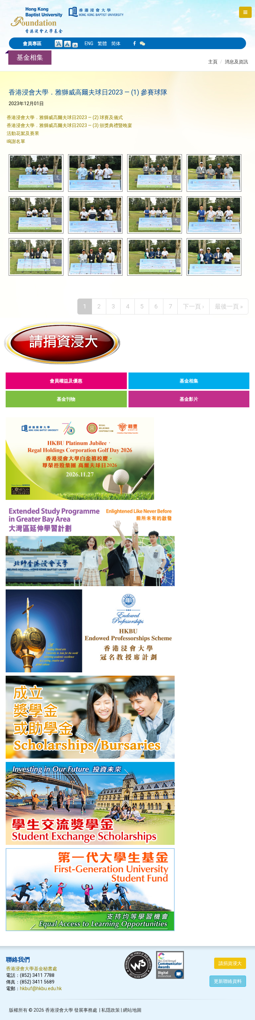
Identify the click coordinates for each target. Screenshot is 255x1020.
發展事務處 (85, 1010)
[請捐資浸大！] (127, 342)
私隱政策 (110, 1010)
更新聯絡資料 (228, 981)
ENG (89, 43)
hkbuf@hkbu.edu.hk (41, 988)
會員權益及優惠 (66, 380)
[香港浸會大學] (96, 12)
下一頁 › (193, 306)
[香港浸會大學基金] (36, 16)
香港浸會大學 (59, 1010)
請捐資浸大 (230, 963)
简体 (116, 43)
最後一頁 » (229, 306)
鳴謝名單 (16, 141)
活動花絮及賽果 (23, 133)
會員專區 (32, 43)
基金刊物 (66, 399)
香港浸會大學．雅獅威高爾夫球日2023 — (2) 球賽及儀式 (65, 117)
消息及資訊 (236, 61)
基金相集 (189, 380)
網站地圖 (132, 1010)
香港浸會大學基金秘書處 (31, 968)
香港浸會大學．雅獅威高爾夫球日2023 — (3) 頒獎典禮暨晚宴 (69, 125)
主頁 (212, 61)
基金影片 (189, 399)
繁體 (102, 43)
